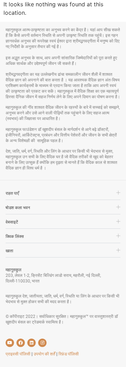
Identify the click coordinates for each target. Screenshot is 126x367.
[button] (63, 195)
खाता (9, 250)
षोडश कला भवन (18, 207)
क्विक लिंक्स (15, 236)
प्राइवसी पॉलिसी (18, 354)
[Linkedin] (31, 343)
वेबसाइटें (12, 222)
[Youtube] (10, 343)
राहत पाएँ (12, 193)
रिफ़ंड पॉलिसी (68, 354)
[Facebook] (20, 343)
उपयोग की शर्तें (45, 354)
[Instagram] (42, 343)
